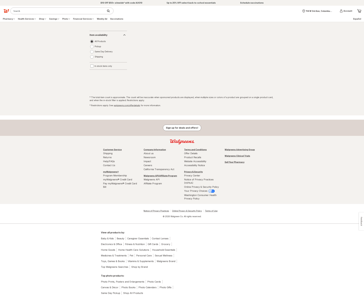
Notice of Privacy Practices (156, 211)
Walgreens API (152, 179)
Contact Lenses (160, 238)
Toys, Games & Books (113, 261)
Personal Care (144, 255)
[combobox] (58, 11)
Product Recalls (192, 157)
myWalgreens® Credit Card (117, 179)
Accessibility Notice (194, 165)
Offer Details (190, 153)
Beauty (120, 238)
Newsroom (150, 157)
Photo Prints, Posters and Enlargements (122, 281)
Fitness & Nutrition (135, 244)
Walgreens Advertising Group (240, 149)
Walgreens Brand (166, 261)
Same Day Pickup (110, 293)
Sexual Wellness (163, 255)
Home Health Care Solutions (133, 249)
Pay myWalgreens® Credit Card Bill (120, 185)
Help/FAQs (109, 161)
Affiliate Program (153, 183)
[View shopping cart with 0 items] (359, 11)
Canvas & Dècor (109, 287)
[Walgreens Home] (6, 11)
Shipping (107, 153)
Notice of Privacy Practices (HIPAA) (199, 181)
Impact (147, 161)
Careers (148, 165)
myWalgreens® (111, 172)
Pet (131, 255)
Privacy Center (192, 175)
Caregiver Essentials (138, 238)
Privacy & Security (193, 172)
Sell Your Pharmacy (234, 162)
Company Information (155, 149)
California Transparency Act (159, 169)
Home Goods (108, 249)
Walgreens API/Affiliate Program (160, 176)
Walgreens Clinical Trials (237, 156)
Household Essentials (163, 249)
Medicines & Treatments (114, 255)
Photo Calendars (147, 287)
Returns (107, 157)
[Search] (109, 11)
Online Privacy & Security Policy (201, 186)
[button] (346, 11)
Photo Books (128, 287)
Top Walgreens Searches (114, 266)
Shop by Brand (139, 266)
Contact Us (109, 165)
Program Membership (115, 175)
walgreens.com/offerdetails (127, 105)
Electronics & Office (111, 244)
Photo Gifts (165, 287)
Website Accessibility (195, 161)
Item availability (98, 35)
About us (149, 153)
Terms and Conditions (195, 149)
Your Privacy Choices (196, 190)
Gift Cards (153, 244)
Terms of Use (211, 211)
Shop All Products (133, 293)
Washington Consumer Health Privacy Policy (200, 197)
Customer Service (112, 149)
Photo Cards (154, 281)
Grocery (165, 244)
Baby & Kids (107, 238)
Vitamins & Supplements (141, 261)
